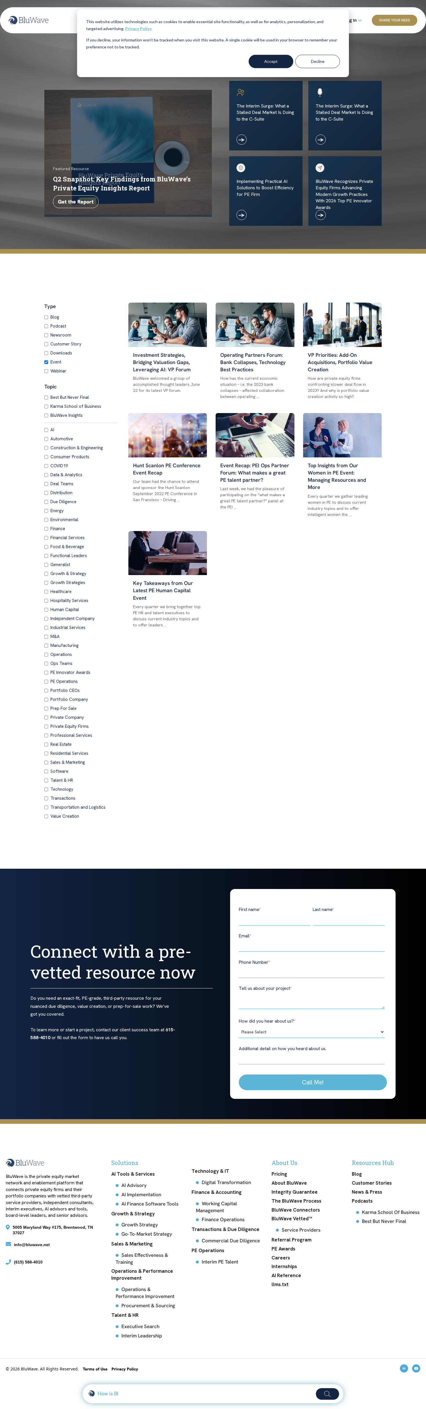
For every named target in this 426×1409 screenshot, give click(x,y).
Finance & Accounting (217, 1192)
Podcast (58, 326)
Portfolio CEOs (65, 690)
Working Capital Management (216, 1207)
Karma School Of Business (391, 1212)
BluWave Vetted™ (292, 1218)
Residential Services (69, 753)
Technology (61, 789)
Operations (61, 654)
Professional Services (71, 735)
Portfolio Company (69, 699)
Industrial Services (67, 627)
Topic (50, 386)
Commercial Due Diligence (231, 1240)
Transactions (62, 798)
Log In (351, 20)
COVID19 (59, 466)
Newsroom (60, 335)
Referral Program (292, 1240)
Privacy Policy (138, 28)
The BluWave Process (296, 1201)
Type (50, 306)
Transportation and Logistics (77, 807)
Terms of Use (96, 1369)
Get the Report (76, 201)
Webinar (58, 371)
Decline (318, 61)
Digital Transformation (226, 1182)
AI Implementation (141, 1194)
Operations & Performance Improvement (142, 1274)
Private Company (67, 717)
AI (52, 430)
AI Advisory (134, 1185)
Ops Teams (61, 663)
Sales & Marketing (67, 762)
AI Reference (286, 1275)
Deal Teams (61, 484)
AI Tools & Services (133, 1174)
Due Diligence (63, 502)
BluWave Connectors (296, 1210)
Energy (57, 511)
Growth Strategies (67, 583)
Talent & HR (61, 780)
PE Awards (283, 1249)
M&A (55, 636)
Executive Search (140, 1326)
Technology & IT (210, 1171)
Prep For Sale (63, 708)
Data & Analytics (66, 475)
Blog (54, 317)
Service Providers (301, 1230)
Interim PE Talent (220, 1262)
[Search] (327, 1394)
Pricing (279, 1174)
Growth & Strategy (68, 574)
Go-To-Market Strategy (146, 1234)
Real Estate (61, 744)
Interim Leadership (141, 1335)
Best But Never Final (69, 397)
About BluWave (289, 1183)
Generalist (60, 565)
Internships (284, 1266)
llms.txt (280, 1284)
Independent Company (72, 618)
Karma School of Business (75, 406)
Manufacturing (64, 645)
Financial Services (67, 538)
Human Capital (64, 609)
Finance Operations (223, 1219)
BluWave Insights (66, 415)
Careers (281, 1258)
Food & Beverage (67, 547)
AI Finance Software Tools (150, 1204)
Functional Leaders (68, 556)
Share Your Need (394, 20)
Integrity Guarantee (295, 1192)
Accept (271, 61)
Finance (57, 529)
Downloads (61, 353)
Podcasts (362, 1201)
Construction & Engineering (76, 448)
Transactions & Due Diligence (225, 1229)
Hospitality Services (69, 600)
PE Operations (64, 681)
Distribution (61, 493)
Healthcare (61, 591)
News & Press (367, 1192)
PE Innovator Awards (70, 672)
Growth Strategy (139, 1224)
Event (55, 362)
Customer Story (65, 344)
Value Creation (64, 816)
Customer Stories (372, 1183)
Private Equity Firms (69, 726)
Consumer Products (69, 457)
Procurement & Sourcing (148, 1305)
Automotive (61, 439)
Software (59, 771)
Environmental (64, 520)
